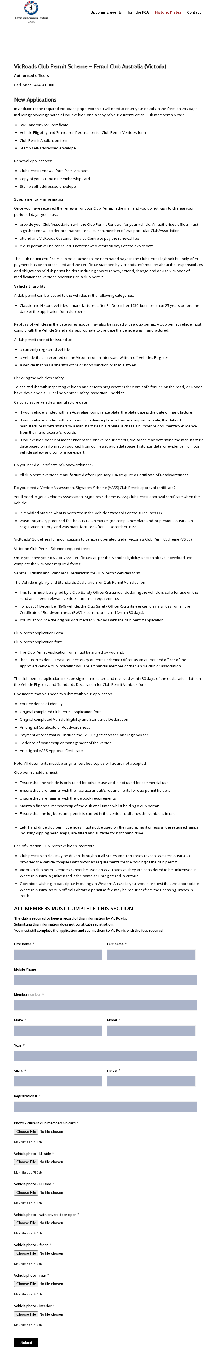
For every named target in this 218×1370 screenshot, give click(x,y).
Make (20, 1020)
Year (19, 1045)
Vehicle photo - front (32, 1245)
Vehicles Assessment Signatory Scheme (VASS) (87, 496)
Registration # (27, 1096)
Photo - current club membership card (46, 1123)
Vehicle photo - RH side (34, 1184)
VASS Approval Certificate (61, 750)
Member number (29, 994)
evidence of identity (46, 703)
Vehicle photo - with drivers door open (46, 1214)
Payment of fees (34, 734)
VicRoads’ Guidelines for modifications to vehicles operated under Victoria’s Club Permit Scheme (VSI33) (103, 539)
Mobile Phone (25, 969)
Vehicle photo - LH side (34, 1153)
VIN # (20, 1070)
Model (113, 1020)
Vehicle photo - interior (34, 1306)
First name (24, 943)
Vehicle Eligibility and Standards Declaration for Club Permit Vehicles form (77, 573)
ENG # (113, 1070)
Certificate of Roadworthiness (64, 727)
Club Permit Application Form (38, 632)
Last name (117, 943)
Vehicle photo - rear (31, 1275)
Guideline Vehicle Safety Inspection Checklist (85, 392)
